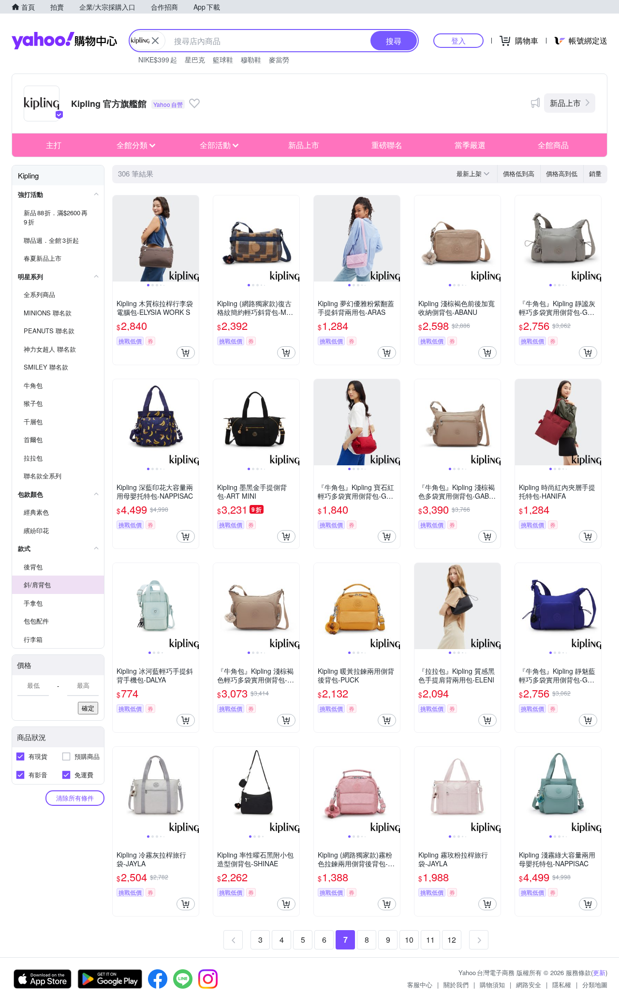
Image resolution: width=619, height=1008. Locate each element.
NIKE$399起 (157, 59)
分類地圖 (594, 984)
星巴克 (195, 59)
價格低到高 (518, 173)
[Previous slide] (119, 238)
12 (451, 939)
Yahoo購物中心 (64, 40)
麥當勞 (279, 59)
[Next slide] (192, 238)
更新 (599, 972)
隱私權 (561, 984)
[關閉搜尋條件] (155, 40)
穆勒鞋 (251, 59)
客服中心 (419, 984)
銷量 (595, 173)
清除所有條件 (75, 797)
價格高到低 (561, 173)
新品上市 (565, 102)
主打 (53, 144)
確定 (88, 707)
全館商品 (553, 144)
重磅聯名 (386, 144)
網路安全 (528, 984)
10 (409, 939)
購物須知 (492, 984)
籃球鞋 (223, 59)
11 (430, 939)
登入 (458, 40)
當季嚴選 (470, 144)
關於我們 (456, 984)
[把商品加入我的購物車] (186, 352)
